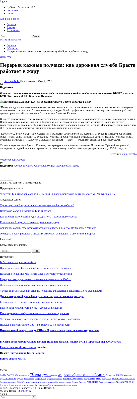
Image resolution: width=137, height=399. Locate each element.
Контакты (12, 10)
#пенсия (67, 382)
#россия (128, 381)
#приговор (103, 382)
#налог (20, 382)
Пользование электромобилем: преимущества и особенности (35, 324)
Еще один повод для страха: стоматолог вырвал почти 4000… (35, 279)
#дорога (12, 159)
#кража (80, 378)
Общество (6, 56)
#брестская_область (88, 374)
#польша (92, 381)
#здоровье (51, 379)
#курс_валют (89, 379)
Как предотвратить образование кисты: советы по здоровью (34, 313)
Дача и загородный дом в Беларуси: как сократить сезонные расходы (42, 296)
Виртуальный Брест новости (27, 353)
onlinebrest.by (129, 154)
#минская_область (127, 379)
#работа (21, 159)
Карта (10, 13)
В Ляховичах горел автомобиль (18, 262)
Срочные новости (10, 18)
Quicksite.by (24, 391)
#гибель (120, 375)
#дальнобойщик (8, 378)
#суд (24, 385)
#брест (4, 159)
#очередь (60, 382)
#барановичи (22, 375)
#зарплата (40, 378)
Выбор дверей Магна (13, 358)
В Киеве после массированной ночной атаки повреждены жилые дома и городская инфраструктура (60, 341)
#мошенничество (8, 382)
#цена (54, 385)
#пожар (82, 382)
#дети (20, 378)
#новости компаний (48, 382)
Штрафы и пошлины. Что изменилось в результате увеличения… (37, 273)
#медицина (106, 379)
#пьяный (111, 382)
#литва (98, 379)
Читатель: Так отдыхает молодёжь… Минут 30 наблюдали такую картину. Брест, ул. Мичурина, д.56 (57, 194)
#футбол (47, 385)
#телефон (30, 385)
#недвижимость (31, 382)
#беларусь (40, 374)
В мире (11, 27)
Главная (11, 24)
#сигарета (4, 385)
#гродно (128, 375)
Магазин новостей (10, 39)
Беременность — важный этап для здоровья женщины (31, 302)
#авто (10, 375)
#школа (60, 385)
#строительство (15, 385)
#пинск (75, 382)
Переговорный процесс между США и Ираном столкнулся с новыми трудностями (49, 330)
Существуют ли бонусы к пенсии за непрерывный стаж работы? (37, 205)
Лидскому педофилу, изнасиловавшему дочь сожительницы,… (36, 285)
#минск (116, 378)
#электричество (70, 385)
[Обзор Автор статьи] (6, 179)
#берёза (54, 375)
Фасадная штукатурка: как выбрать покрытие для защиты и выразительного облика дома (51, 290)
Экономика (13, 30)
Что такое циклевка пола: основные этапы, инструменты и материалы (40, 319)
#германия (110, 375)
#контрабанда (69, 378)
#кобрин (58, 379)
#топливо (39, 385)
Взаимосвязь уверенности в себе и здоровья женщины (31, 307)
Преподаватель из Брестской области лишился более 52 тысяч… (36, 268)
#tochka (3, 375)
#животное (29, 378)
